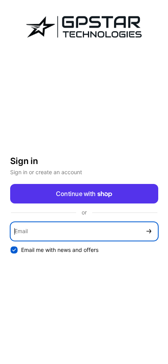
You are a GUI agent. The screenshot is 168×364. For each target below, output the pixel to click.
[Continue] (148, 231)
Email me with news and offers (59, 249)
